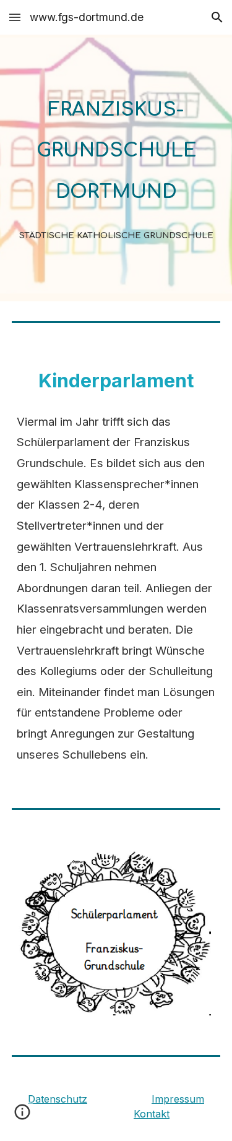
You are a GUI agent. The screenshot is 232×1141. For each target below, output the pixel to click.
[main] (116, 168)
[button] (15, 17)
